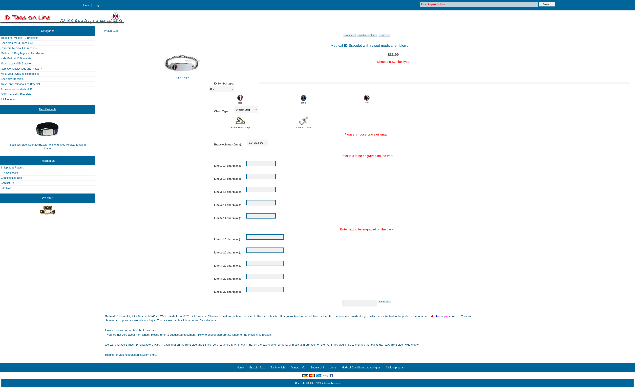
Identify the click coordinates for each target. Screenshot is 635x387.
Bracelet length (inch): (228, 144)
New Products (47, 109)
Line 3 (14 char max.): (227, 192)
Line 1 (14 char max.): (227, 165)
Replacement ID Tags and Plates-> (21, 68)
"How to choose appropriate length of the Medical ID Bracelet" (235, 334)
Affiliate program (395, 367)
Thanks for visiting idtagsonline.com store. (131, 354)
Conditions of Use (11, 177)
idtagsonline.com (331, 383)
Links (333, 367)
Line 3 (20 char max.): (227, 265)
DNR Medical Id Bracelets (16, 94)
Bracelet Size (257, 367)
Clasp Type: (221, 111)
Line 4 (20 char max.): (227, 278)
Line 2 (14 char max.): (227, 178)
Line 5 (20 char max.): (227, 291)
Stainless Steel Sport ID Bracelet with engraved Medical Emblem (48, 144)
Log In (98, 5)
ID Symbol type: (224, 83)
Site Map (6, 188)
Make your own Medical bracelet (20, 73)
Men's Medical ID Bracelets (17, 63)
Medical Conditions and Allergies (361, 367)
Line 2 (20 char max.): (227, 252)
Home (85, 5)
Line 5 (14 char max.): (227, 218)
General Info (298, 367)
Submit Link (317, 367)
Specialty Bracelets (12, 79)
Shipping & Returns (12, 167)
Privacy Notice (9, 172)
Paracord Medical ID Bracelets (19, 48)
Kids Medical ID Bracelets (16, 58)
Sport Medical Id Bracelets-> (17, 43)
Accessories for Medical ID (16, 89)
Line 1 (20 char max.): (227, 239)
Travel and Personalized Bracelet (20, 84)
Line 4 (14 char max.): (227, 205)
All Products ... (9, 99)
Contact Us (7, 183)
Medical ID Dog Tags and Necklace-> (22, 53)
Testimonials (278, 367)
